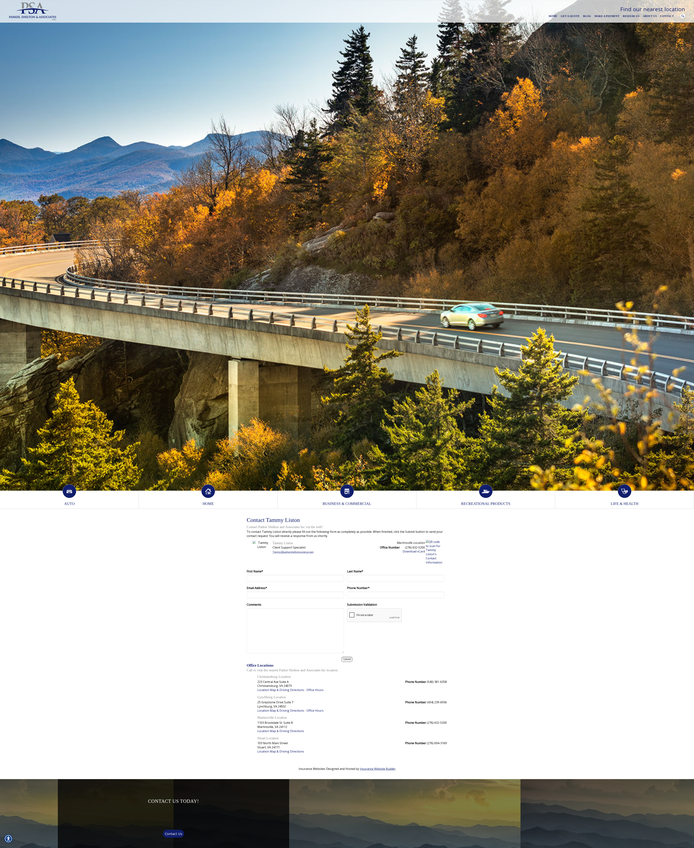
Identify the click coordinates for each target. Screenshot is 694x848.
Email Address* (257, 588)
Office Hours (315, 690)
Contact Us (173, 834)
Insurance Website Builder (378, 769)
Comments (254, 605)
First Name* (255, 571)
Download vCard (414, 551)
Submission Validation (362, 605)
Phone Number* (358, 588)
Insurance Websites (312, 769)
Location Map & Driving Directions (280, 690)
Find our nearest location (652, 9)
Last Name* (355, 571)
